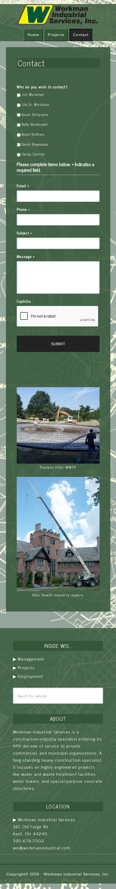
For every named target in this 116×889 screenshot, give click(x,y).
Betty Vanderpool (35, 124)
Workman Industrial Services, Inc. (77, 874)
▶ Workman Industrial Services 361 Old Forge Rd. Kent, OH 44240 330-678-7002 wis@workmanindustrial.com (44, 833)
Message (26, 256)
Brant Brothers (33, 134)
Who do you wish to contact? (42, 86)
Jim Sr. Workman (36, 104)
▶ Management (28, 658)
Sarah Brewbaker (35, 144)
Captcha (24, 301)
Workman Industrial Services (58, 14)
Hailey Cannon (33, 154)
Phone (23, 209)
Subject (24, 232)
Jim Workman (33, 94)
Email (23, 185)
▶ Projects (24, 667)
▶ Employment (28, 676)
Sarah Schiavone (35, 114)
